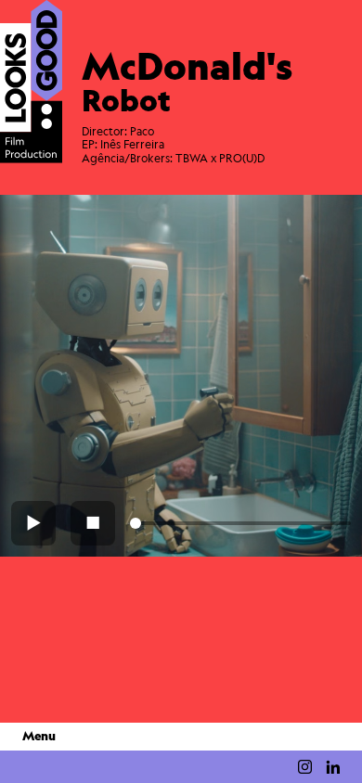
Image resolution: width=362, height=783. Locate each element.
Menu (39, 736)
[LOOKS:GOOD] (31, 81)
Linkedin (333, 767)
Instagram (305, 767)
